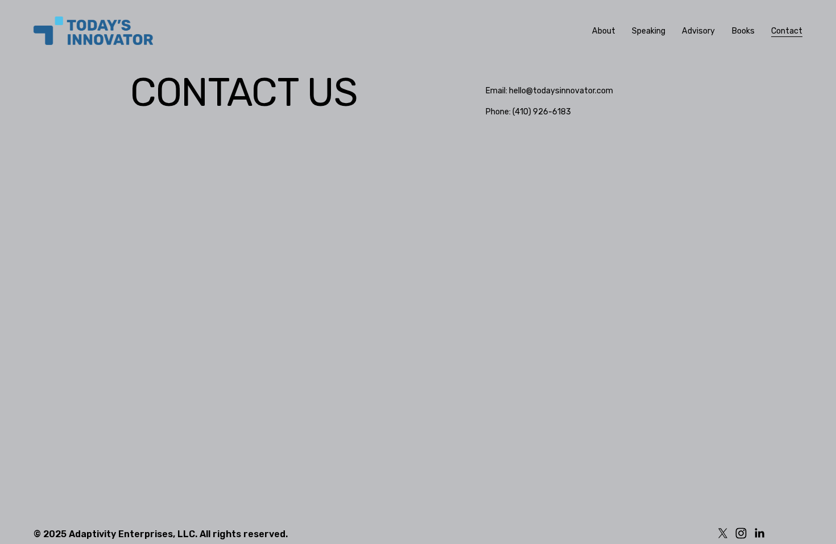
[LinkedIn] (759, 533)
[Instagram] (741, 533)
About (603, 31)
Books (743, 31)
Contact (786, 31)
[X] (723, 533)
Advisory (698, 31)
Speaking (648, 31)
